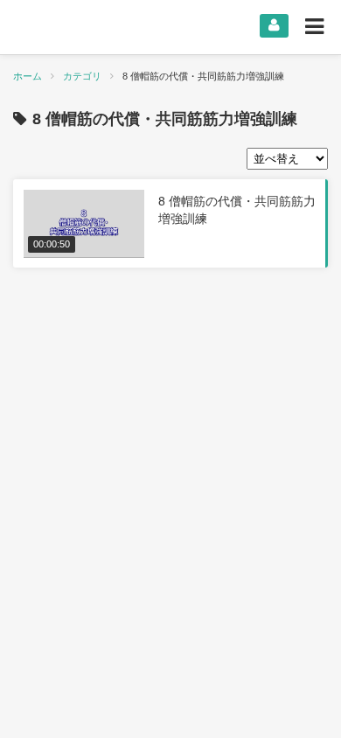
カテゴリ (82, 76)
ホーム (27, 76)
